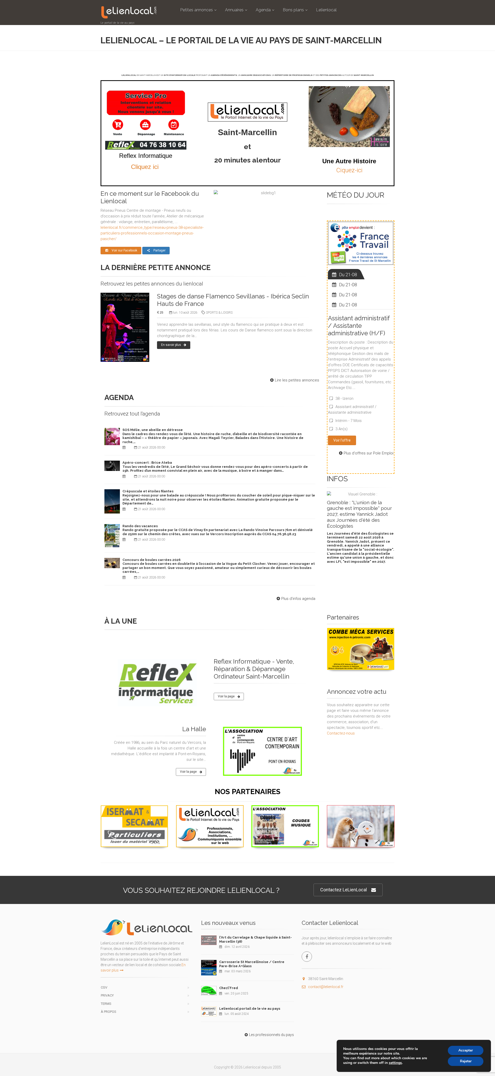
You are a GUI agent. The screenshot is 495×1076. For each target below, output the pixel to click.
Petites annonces (196, 9)
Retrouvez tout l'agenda (132, 414)
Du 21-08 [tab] (348, 274)
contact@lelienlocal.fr (325, 987)
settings (395, 1063)
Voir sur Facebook (124, 250)
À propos (108, 1012)
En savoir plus (171, 345)
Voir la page (226, 696)
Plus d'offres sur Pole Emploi (368, 453)
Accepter (465, 1050)
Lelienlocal (326, 9)
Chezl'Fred (228, 988)
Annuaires (234, 9)
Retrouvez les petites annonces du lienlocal (152, 284)
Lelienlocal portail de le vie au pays (249, 1008)
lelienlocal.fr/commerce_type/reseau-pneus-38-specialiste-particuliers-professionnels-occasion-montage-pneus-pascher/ (152, 233)
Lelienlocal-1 (210, 811)
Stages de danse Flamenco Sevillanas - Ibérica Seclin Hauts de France (233, 299)
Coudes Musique (285, 811)
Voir (358, 669)
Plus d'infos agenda (298, 598)
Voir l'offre (342, 440)
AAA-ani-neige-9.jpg (361, 634)
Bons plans (293, 9)
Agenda (263, 9)
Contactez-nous (341, 733)
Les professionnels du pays (271, 1035)
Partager (159, 250)
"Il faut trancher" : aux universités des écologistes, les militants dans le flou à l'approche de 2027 (358, 511)
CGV (104, 987)
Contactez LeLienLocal (343, 889)
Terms (106, 1004)
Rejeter (466, 1061)
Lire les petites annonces (297, 380)
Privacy (107, 995)
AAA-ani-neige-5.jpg (360, 811)
